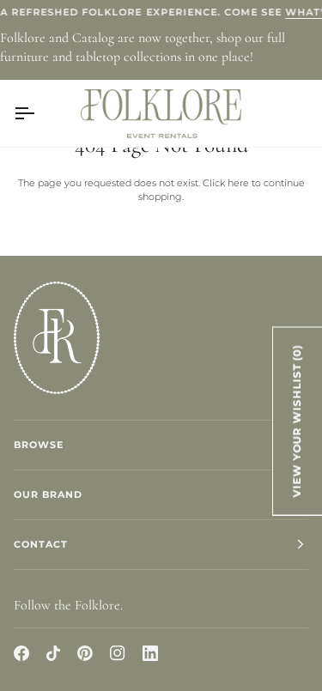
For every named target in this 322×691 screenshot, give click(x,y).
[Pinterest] (85, 653)
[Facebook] (21, 653)
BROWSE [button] (39, 445)
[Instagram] (117, 653)
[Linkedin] (150, 653)
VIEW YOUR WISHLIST (297, 420)
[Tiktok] (53, 653)
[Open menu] (39, 113)
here (238, 183)
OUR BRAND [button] (48, 494)
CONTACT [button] (41, 544)
